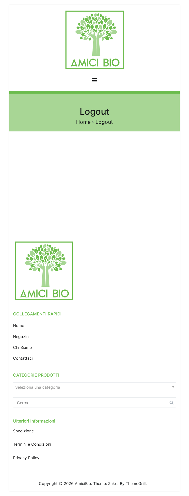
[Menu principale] (94, 81)
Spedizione (23, 430)
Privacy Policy (26, 457)
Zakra (113, 483)
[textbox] (94, 387)
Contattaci (23, 358)
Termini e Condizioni (32, 444)
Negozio (21, 336)
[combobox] (94, 385)
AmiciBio (83, 483)
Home (18, 325)
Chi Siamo (22, 347)
